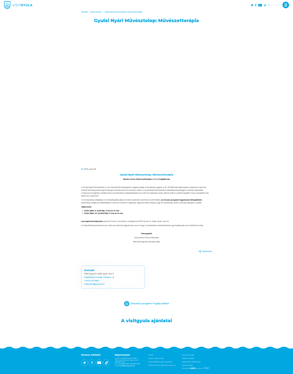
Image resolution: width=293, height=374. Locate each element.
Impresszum (122, 354)
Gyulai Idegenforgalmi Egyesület (160, 362)
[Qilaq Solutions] (206, 368)
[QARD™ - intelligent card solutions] (192, 368)
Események (96, 12)
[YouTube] (260, 5)
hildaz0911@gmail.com (94, 284)
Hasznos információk (156, 358)
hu (269, 5)
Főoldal (84, 12)
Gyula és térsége (188, 355)
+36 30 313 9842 (91, 280)
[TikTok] (265, 5)
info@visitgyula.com (127, 365)
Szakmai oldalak (188, 358)
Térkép (150, 355)
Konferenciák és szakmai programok (162, 365)
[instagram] (252, 5)
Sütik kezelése (187, 365)
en (279, 5)
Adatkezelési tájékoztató (191, 362)
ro (274, 5)
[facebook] (255, 5)
